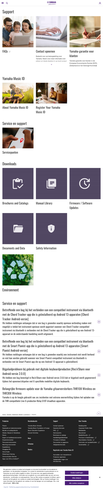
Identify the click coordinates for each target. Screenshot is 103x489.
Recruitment (82, 433)
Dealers (30, 449)
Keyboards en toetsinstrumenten (11, 428)
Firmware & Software (59, 440)
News (29, 438)
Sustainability (83, 445)
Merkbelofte (82, 430)
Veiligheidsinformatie (59, 445)
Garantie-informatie (58, 428)
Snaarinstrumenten (7, 440)
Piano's (4, 426)
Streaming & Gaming (8, 454)
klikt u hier (15, 483)
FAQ (54, 430)
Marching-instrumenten (9, 445)
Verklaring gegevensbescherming (19, 487)
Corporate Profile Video (85, 428)
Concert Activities (33, 433)
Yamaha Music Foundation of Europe (38, 428)
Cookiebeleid (34, 487)
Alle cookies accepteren (76, 483)
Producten (5, 421)
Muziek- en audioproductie (10, 430)
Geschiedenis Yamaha (85, 440)
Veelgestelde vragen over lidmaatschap (60, 460)
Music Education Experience (36, 430)
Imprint (6, 487)
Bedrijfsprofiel (83, 426)
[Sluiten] (100, 477)
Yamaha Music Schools (35, 426)
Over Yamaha (83, 421)
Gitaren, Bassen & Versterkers (11, 433)
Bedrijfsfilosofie (83, 435)
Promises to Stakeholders (86, 437)
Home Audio (6, 452)
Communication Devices (9, 456)
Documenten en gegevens (60, 442)
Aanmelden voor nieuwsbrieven (62, 455)
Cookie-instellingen (77, 473)
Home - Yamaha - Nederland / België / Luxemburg (16, 414)
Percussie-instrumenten (9, 442)
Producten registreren (59, 457)
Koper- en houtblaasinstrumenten (12, 437)
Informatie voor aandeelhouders (88, 442)
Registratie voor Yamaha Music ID (63, 450)
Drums (4, 435)
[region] (51, 477)
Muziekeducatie (32, 421)
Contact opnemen (58, 426)
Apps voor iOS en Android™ (10, 459)
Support (55, 421)
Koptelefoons (6, 447)
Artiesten (30, 444)
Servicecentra (57, 433)
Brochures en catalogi (59, 435)
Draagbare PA (6, 449)
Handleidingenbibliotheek (60, 437)
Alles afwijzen (76, 478)
